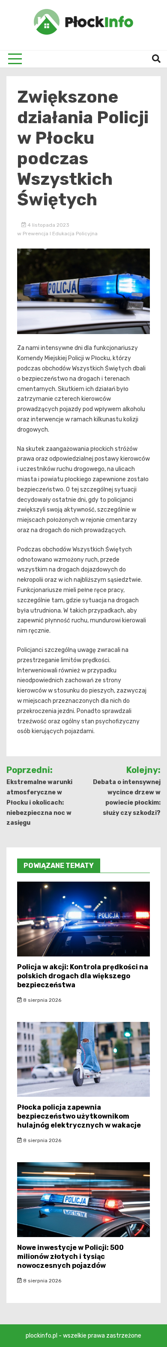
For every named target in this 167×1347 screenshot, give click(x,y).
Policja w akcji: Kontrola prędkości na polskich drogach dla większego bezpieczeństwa (82, 976)
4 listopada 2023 (47, 225)
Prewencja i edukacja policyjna (60, 234)
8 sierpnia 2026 (41, 1000)
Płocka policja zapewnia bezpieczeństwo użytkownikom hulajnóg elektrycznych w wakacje (79, 1116)
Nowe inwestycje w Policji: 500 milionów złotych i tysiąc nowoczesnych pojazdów (70, 1256)
